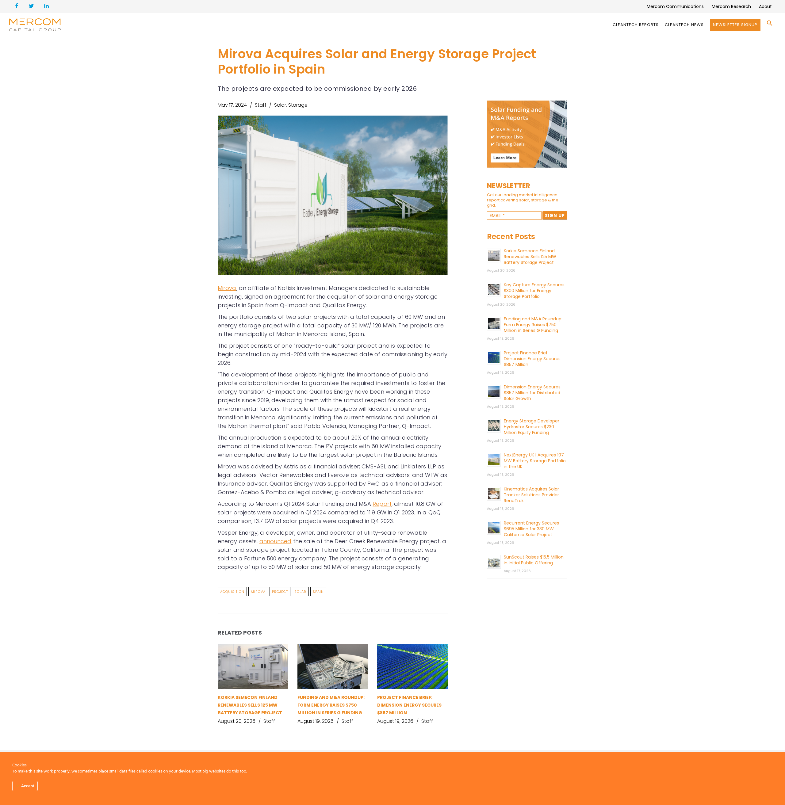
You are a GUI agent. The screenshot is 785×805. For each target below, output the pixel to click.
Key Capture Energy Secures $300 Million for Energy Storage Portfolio (534, 290)
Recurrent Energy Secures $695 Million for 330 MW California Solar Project (531, 529)
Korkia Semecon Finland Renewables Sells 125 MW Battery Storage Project (250, 705)
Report (382, 504)
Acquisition (232, 591)
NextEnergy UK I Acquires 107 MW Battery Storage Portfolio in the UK (535, 461)
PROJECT (280, 591)
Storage (298, 105)
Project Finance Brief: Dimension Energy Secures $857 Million (409, 705)
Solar (280, 105)
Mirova (227, 288)
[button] (770, 24)
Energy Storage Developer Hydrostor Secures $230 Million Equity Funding (531, 427)
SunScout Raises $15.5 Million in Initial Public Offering (534, 560)
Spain (318, 591)
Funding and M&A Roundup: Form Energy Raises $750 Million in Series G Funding (331, 705)
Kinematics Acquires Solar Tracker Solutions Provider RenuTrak (531, 495)
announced (275, 541)
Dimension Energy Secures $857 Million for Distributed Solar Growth (532, 393)
